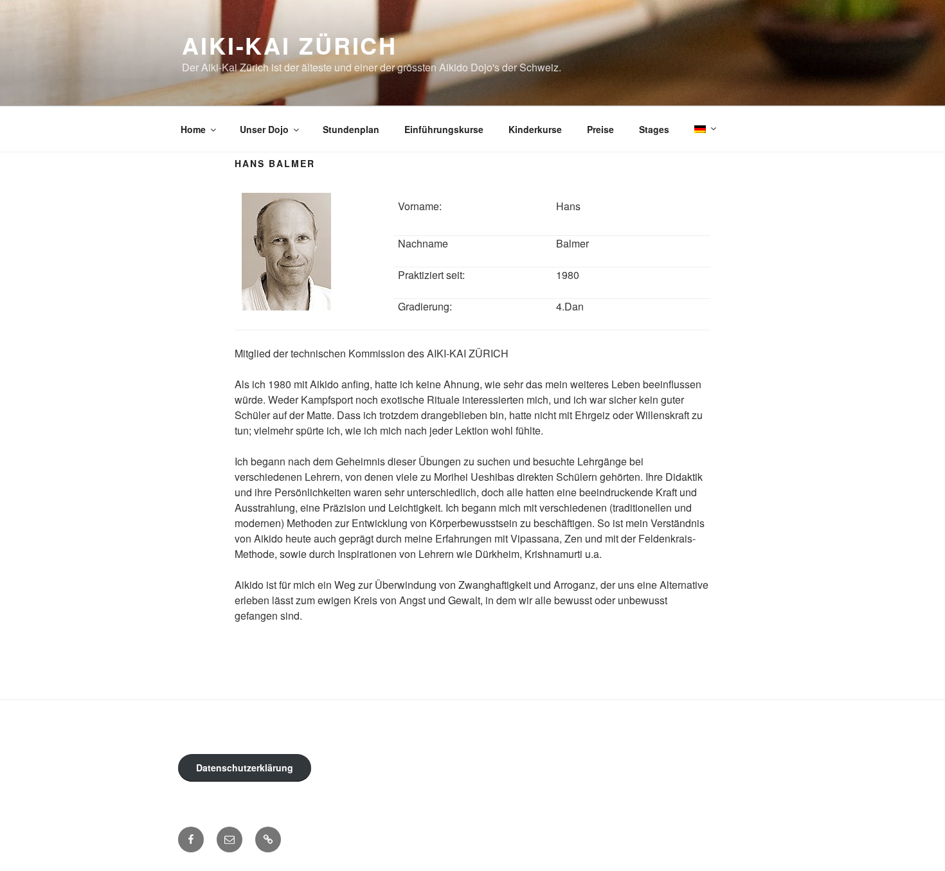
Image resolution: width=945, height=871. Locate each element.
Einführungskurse (443, 129)
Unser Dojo (264, 129)
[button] (268, 839)
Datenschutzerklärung (244, 767)
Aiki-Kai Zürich (289, 45)
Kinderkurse (535, 129)
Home (193, 129)
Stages (654, 129)
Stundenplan (351, 129)
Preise (600, 129)
